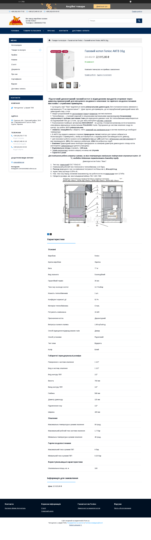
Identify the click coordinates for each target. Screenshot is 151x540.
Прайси (14, 55)
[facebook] (48, 235)
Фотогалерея (16, 45)
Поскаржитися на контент (75, 523)
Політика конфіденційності (94, 523)
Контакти (63, 31)
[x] (51, 235)
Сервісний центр (47, 511)
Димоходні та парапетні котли (89, 508)
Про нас (51, 31)
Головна (15, 31)
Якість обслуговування (122, 508)
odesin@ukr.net (18, 162)
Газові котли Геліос (75, 40)
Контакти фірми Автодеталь (15, 508)
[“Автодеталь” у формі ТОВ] (16, 25)
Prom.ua (86, 521)
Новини (14, 60)
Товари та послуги (32, 31)
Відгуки (14, 84)
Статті (13, 64)
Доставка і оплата (80, 31)
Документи (15, 69)
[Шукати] (139, 21)
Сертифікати (16, 79)
